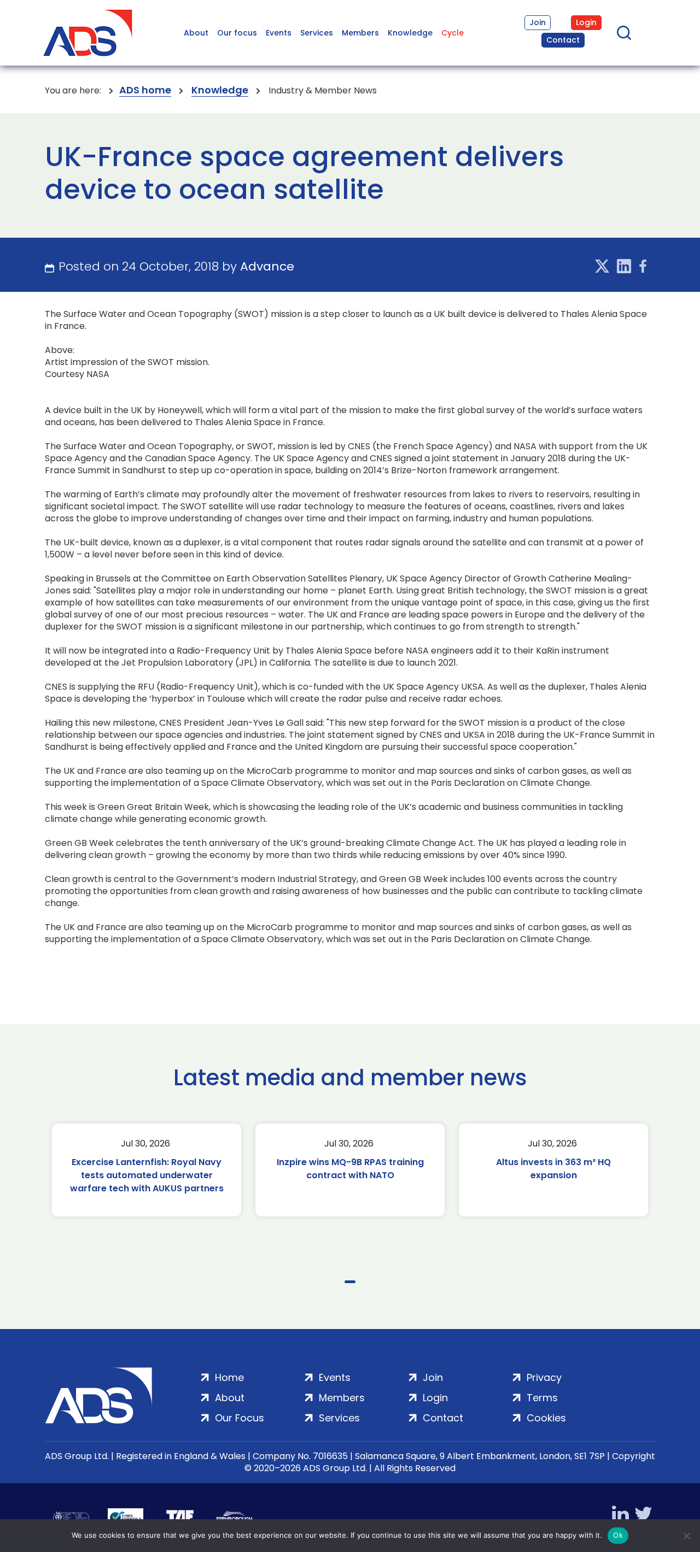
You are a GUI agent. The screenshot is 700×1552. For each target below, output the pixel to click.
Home (229, 1377)
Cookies (546, 1418)
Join (537, 22)
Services (316, 32)
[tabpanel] (146, 1170)
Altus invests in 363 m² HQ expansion (553, 1168)
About (196, 32)
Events (278, 32)
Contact (563, 39)
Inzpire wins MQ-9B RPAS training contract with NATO (350, 1168)
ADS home (145, 90)
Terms (542, 1397)
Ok (618, 1535)
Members (360, 32)
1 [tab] (350, 1281)
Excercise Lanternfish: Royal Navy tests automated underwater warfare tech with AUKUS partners (147, 1175)
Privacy (544, 1377)
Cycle (452, 32)
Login (586, 22)
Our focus (237, 32)
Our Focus (239, 1418)
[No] (686, 1535)
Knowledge (410, 32)
